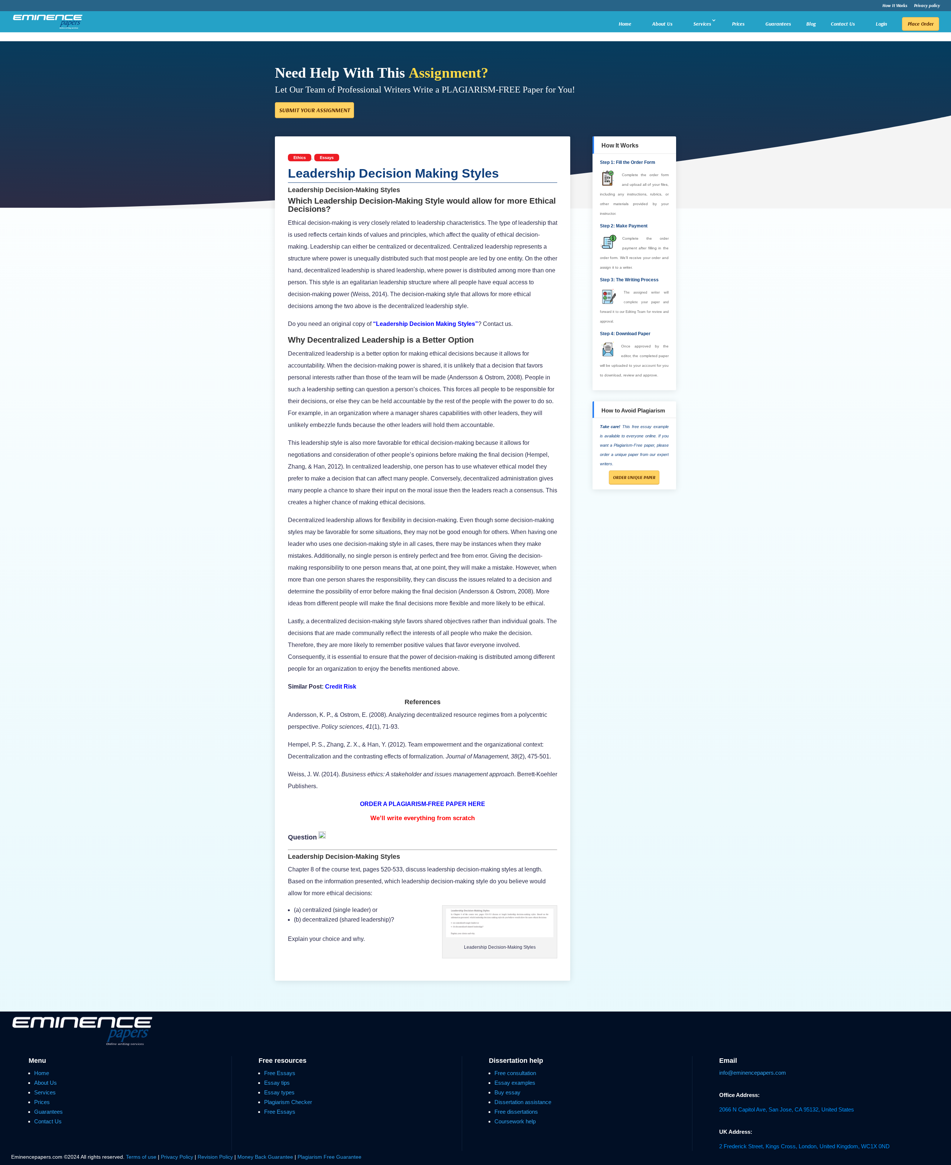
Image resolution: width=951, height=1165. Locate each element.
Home (625, 23)
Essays (327, 157)
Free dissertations (516, 1112)
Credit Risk (340, 686)
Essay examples (514, 1083)
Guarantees (778, 23)
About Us (662, 23)
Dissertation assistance (522, 1102)
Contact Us (843, 23)
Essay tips (277, 1083)
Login (881, 23)
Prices (738, 23)
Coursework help (515, 1121)
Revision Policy (215, 1157)
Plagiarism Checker (288, 1102)
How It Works (894, 5)
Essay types (279, 1092)
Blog (810, 24)
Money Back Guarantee (266, 1157)
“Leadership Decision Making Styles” (425, 324)
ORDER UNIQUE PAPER (634, 477)
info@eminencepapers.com (752, 1072)
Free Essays (279, 1073)
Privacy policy (927, 5)
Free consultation (515, 1073)
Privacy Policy (178, 1157)
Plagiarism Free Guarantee (329, 1157)
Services (702, 23)
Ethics (299, 157)
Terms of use (141, 1157)
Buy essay (507, 1092)
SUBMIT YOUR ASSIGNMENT (314, 110)
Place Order (921, 23)
